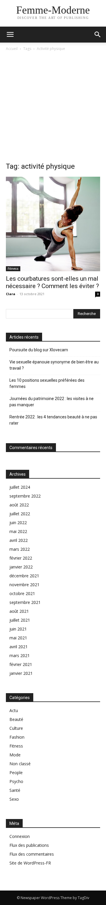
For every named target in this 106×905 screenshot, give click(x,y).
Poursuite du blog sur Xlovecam (38, 349)
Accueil (12, 48)
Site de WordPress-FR (30, 863)
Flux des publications (29, 845)
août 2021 (19, 611)
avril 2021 (18, 646)
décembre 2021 (24, 576)
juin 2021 (18, 629)
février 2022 (20, 558)
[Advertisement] (53, 108)
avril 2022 (18, 540)
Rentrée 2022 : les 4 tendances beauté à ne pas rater (53, 420)
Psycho (16, 781)
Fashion (16, 737)
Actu (13, 710)
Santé (14, 790)
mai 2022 (18, 531)
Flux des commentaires (31, 854)
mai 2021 (18, 638)
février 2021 (20, 664)
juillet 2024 (19, 487)
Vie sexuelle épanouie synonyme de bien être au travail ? (54, 365)
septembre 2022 (25, 496)
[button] (98, 35)
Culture (16, 728)
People (16, 772)
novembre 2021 (24, 584)
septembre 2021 (25, 602)
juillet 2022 (19, 513)
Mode (15, 755)
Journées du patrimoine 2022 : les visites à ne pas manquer (51, 401)
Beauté (16, 719)
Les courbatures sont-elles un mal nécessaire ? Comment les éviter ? (52, 282)
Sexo (14, 799)
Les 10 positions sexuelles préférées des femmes (47, 383)
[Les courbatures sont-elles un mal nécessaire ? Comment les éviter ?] (53, 224)
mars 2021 (19, 655)
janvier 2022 (21, 567)
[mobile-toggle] (10, 35)
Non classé (20, 763)
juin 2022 (18, 522)
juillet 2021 (19, 620)
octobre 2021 (22, 593)
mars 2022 (19, 549)
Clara (10, 294)
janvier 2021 (21, 673)
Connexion (19, 836)
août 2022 (19, 505)
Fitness (13, 269)
